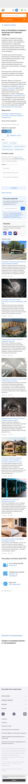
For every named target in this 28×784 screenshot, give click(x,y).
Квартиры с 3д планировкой (13, 575)
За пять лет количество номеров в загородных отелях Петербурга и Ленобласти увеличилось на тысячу (12, 460)
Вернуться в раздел (10, 25)
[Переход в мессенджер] (24, 713)
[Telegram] (9, 131)
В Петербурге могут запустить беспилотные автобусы (10, 500)
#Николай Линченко (7, 149)
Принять (14, 780)
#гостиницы (13, 143)
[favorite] (13, 10)
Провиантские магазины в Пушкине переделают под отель (12, 340)
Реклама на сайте (6, 726)
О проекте (4, 719)
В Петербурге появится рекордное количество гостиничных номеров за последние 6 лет (12, 115)
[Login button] (16, 10)
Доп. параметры (8, 19)
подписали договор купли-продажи (12, 107)
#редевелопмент (19, 149)
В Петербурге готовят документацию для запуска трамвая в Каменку (14, 262)
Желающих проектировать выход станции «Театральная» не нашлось (14, 380)
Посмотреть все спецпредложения (12, 635)
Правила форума (7, 192)
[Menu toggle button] (25, 10)
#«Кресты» (5, 143)
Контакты (4, 722)
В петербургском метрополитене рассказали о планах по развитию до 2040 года (14, 301)
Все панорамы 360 (14, 584)
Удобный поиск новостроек (11, 15)
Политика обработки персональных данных (14, 733)
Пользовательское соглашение (10, 729)
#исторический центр (19, 146)
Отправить (14, 188)
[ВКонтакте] (4, 131)
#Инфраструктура (7, 146)
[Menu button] (22, 10)
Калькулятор (13, 565)
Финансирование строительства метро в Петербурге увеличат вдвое (13, 419)
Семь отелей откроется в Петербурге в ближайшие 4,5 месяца (13, 540)
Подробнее (4, 777)
